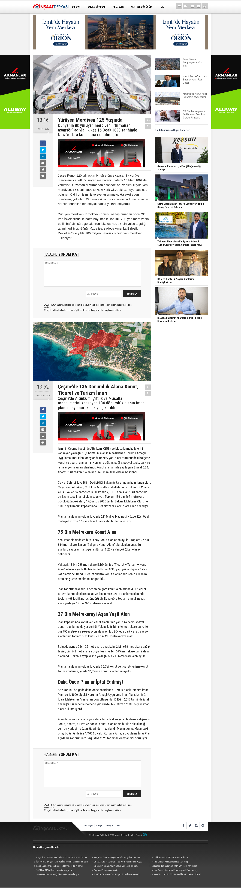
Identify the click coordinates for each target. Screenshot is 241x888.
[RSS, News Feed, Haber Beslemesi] (196, 825)
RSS (119, 825)
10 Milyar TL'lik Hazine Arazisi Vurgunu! (54, 870)
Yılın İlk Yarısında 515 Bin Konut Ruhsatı (170, 857)
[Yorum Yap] (43, 176)
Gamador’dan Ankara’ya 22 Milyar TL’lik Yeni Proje (174, 866)
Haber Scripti (136, 835)
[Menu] (179, 6)
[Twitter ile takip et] (189, 825)
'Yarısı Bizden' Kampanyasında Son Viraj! (170, 861)
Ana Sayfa (88, 825)
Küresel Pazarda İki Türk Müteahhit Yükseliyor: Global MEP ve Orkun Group (174, 875)
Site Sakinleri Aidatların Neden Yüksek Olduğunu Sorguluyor (114, 866)
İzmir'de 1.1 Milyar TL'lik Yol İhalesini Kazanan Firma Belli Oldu (60, 862)
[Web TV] (186, 6)
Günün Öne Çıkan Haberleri (46, 847)
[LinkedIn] (43, 156)
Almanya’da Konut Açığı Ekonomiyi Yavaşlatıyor (57, 874)
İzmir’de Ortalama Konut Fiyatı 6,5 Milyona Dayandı (117, 874)
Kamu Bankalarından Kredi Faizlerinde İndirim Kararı (59, 866)
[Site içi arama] (205, 6)
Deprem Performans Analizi (106, 870)
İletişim (109, 825)
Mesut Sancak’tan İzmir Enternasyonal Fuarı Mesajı (175, 870)
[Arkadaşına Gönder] (43, 163)
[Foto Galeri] (192, 6)
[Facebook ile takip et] (183, 825)
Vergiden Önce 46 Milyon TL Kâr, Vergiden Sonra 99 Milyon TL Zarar (115, 858)
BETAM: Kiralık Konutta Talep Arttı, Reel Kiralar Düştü (118, 861)
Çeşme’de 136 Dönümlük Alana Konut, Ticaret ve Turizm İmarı (60, 858)
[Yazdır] (43, 169)
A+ (148, 120)
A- (148, 126)
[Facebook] (43, 143)
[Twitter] (43, 150)
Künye (99, 825)
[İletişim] (198, 6)
